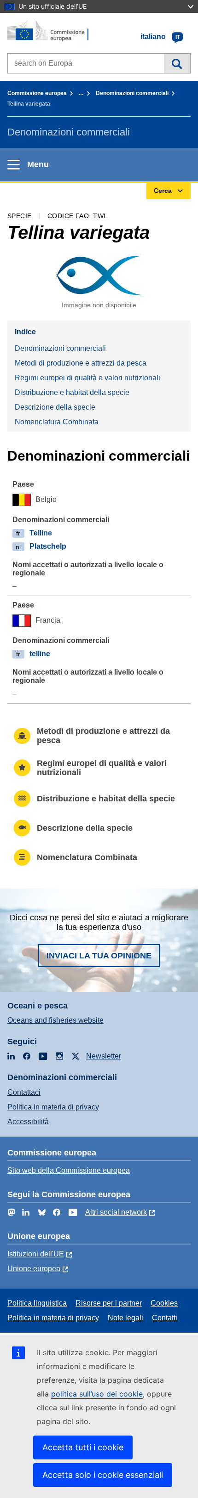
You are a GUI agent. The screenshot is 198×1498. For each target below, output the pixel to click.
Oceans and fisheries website (55, 1020)
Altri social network (116, 1212)
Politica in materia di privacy (53, 1107)
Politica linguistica (37, 1303)
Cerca (177, 63)
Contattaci (24, 1092)
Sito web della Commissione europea (68, 1170)
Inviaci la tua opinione (99, 955)
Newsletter (103, 1056)
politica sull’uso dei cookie (97, 1393)
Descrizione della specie (55, 407)
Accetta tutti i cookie (82, 1447)
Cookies (164, 1303)
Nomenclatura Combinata (57, 422)
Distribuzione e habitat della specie (72, 392)
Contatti (164, 1318)
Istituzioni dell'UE (35, 1254)
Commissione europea (37, 93)
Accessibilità (28, 1122)
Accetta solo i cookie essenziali (102, 1475)
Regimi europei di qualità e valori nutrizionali (87, 378)
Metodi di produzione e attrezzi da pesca (80, 363)
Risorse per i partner (109, 1303)
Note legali (125, 1318)
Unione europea (33, 1269)
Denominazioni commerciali (132, 93)
